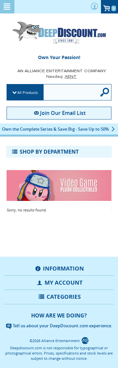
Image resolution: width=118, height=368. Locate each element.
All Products (27, 92)
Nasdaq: (61, 76)
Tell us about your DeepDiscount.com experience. (62, 326)
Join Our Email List (62, 113)
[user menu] (94, 6)
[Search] (105, 92)
